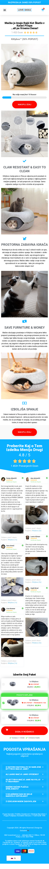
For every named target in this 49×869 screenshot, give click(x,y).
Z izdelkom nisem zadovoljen (21, 801)
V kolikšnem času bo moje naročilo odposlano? (19, 795)
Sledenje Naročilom (38, 814)
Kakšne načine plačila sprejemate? (17, 788)
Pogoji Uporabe (8, 814)
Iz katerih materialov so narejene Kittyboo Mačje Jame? (23, 768)
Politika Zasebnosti (22, 814)
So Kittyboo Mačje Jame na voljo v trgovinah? (23, 781)
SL (14, 858)
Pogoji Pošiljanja (10, 816)
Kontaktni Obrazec (24, 816)
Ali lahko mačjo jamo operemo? (22, 774)
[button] (5, 10)
